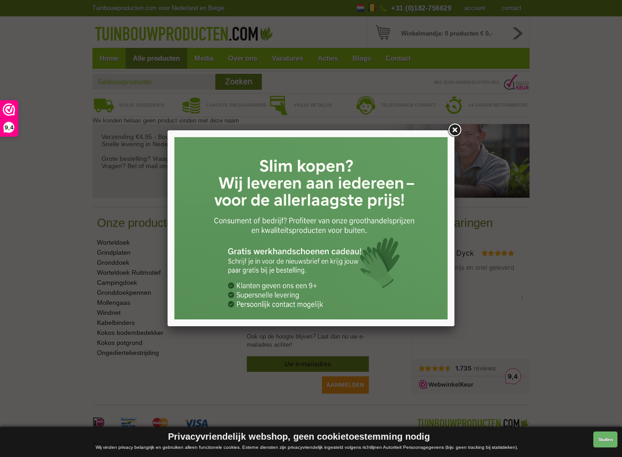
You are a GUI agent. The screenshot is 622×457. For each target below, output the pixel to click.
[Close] (454, 130)
